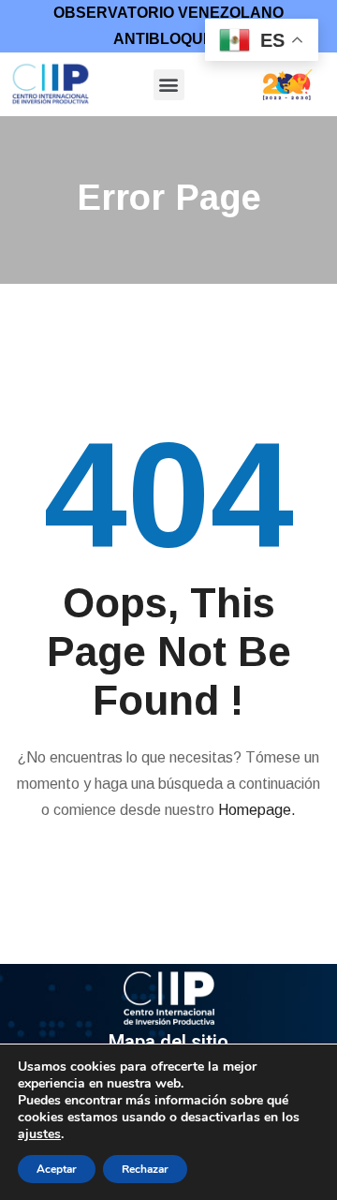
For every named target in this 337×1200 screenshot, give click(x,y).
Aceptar (57, 1169)
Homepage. (257, 810)
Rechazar (145, 1169)
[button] (169, 84)
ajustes (39, 1134)
